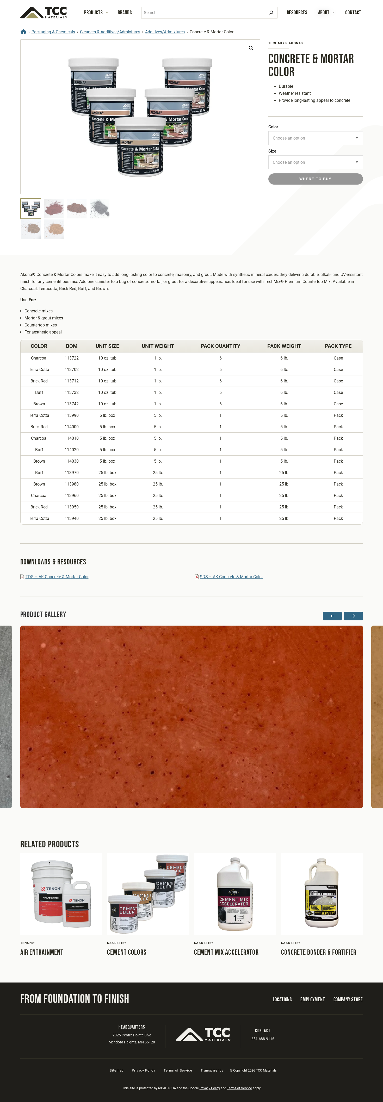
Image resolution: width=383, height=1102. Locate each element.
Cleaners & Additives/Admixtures (110, 31)
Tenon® (27, 943)
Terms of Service (178, 1070)
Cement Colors (126, 952)
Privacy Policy (143, 1070)
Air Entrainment (42, 952)
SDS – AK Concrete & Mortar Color (231, 576)
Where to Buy (315, 179)
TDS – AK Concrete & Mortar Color (57, 576)
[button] (251, 48)
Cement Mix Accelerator (226, 952)
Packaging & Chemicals (53, 31)
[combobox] (209, 12)
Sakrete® (116, 943)
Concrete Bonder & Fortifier (318, 952)
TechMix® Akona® (286, 43)
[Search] (271, 12)
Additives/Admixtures (165, 31)
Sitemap (116, 1070)
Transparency (212, 1070)
